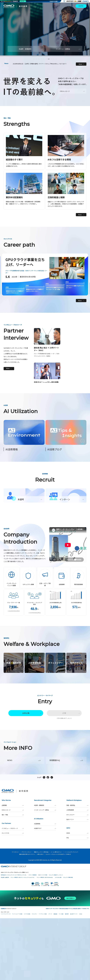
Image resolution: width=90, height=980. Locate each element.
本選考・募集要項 (39, 805)
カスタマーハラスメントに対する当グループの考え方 (58, 854)
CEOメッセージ (6, 810)
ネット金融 (61, 914)
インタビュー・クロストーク (10, 828)
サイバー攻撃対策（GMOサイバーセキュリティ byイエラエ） (23, 877)
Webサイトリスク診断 (42, 875)
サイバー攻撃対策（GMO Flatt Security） (45, 877)
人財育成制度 (70, 810)
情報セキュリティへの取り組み (41, 852)
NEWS (68, 833)
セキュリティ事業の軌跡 (68, 877)
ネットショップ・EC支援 (17, 914)
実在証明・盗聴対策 (5, 877)
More (80, 64)
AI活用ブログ (37, 828)
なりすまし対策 (58, 877)
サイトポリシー (15, 852)
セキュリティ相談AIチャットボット (56, 875)
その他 (80, 914)
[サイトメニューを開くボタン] (87, 10)
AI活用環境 (37, 824)
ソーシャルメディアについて (71, 852)
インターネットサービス (6, 914)
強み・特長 (5, 815)
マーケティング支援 (43, 914)
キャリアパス (5, 833)
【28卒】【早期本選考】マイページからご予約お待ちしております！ (45, 64)
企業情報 (4, 805)
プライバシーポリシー (26, 852)
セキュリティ (34, 914)
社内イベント (70, 819)
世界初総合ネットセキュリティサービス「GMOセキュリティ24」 (14, 875)
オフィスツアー (70, 815)
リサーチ (50, 914)
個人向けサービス (73, 914)
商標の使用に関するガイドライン (27, 854)
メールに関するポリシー (56, 852)
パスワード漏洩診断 (32, 875)
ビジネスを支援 (27, 914)
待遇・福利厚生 (70, 805)
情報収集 (55, 914)
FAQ (67, 838)
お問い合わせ (40, 854)
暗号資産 (67, 914)
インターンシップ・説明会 (41, 810)
